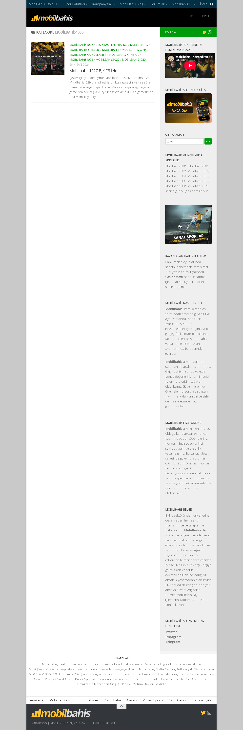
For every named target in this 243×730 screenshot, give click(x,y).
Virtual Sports (153, 700)
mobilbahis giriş (134, 50)
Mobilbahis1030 (134, 60)
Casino (132, 700)
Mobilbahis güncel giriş (87, 55)
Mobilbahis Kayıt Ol (43, 4)
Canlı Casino (178, 700)
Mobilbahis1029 (107, 60)
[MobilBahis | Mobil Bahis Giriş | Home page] (52, 18)
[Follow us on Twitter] (204, 32)
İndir (203, 4)
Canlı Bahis (113, 700)
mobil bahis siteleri (84, 50)
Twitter (171, 632)
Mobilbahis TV (182, 4)
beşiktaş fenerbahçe (111, 45)
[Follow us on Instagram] (210, 32)
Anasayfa (36, 700)
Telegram (172, 642)
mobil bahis (139, 45)
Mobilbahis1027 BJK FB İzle (93, 70)
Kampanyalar (102, 4)
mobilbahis (110, 50)
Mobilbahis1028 (81, 60)
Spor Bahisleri (74, 4)
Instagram (173, 637)
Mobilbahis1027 (81, 45)
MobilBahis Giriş (131, 4)
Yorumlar (157, 4)
